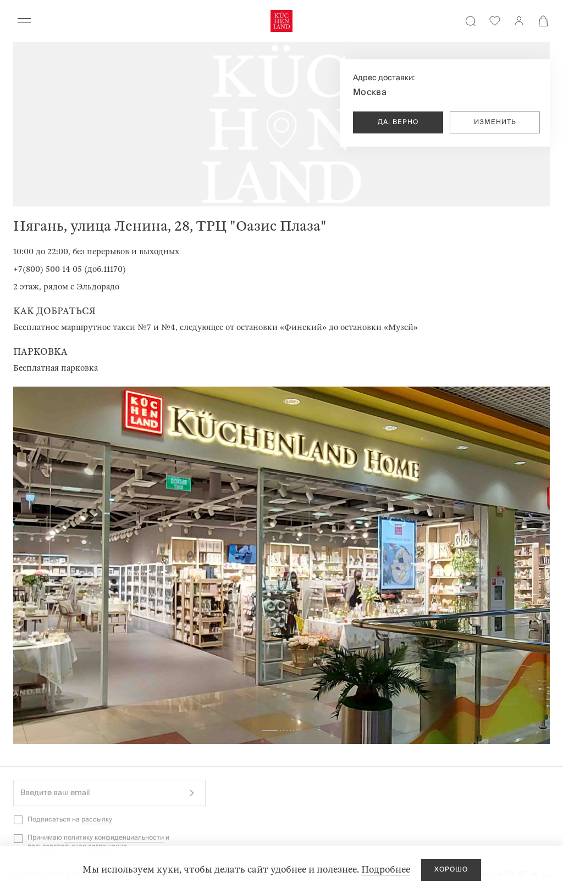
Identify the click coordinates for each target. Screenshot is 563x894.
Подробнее (385, 869)
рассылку (96, 819)
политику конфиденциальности (114, 837)
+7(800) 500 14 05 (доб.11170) (69, 269)
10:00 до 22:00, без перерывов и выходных (96, 251)
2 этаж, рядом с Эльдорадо (66, 287)
